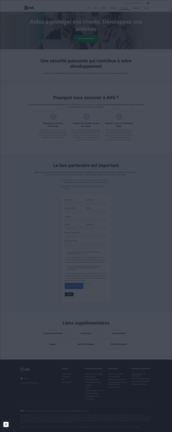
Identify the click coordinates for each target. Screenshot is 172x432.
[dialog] (86, 216)
